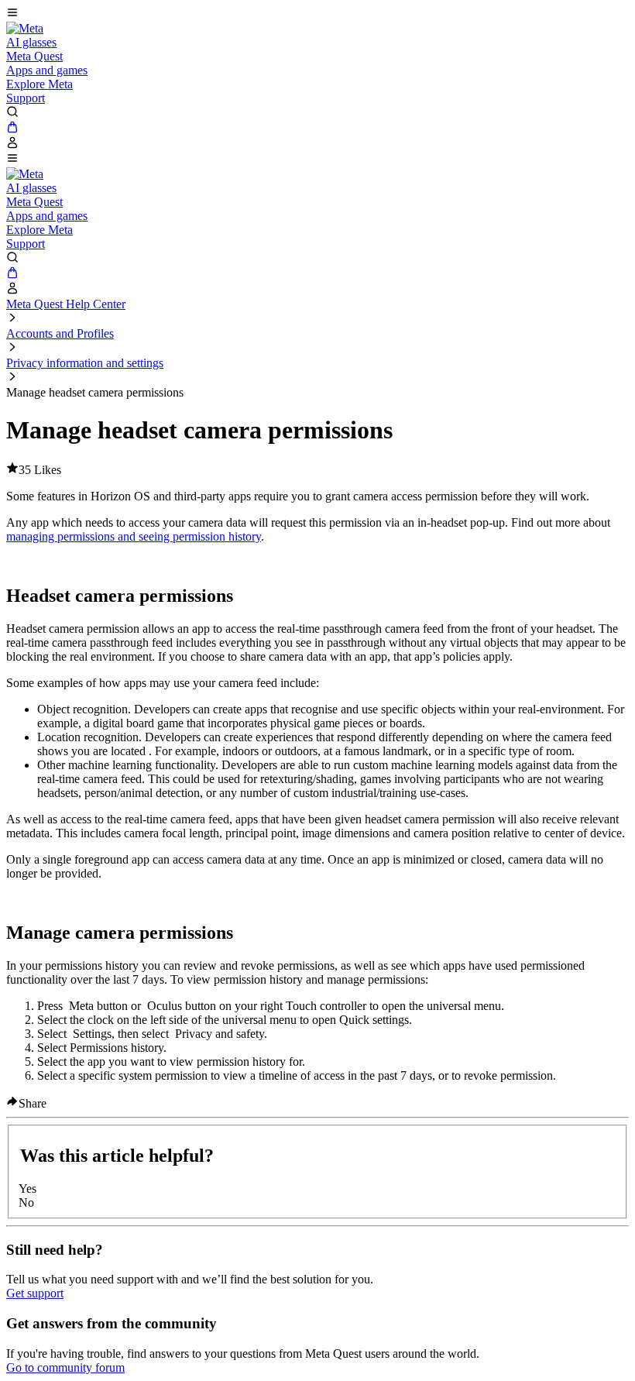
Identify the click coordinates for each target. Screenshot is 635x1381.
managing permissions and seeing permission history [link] (133, 536)
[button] (317, 14)
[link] (24, 28)
